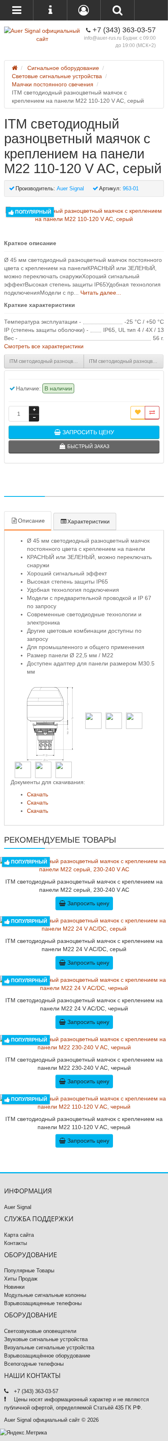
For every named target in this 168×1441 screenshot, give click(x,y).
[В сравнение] (152, 412)
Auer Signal (17, 1207)
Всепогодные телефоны (34, 1364)
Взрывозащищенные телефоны (43, 1303)
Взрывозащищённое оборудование (47, 1356)
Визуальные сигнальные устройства (49, 1347)
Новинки (14, 1287)
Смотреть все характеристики (44, 346)
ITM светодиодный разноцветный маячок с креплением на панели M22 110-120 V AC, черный (126, 361)
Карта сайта (19, 1235)
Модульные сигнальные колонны (45, 1295)
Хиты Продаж (21, 1279)
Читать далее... (100, 292)
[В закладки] (137, 412)
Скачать (37, 794)
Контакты (15, 1243)
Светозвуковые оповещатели (40, 1331)
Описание (31, 520)
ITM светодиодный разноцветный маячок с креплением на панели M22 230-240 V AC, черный (46, 361)
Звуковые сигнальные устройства (46, 1339)
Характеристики (88, 521)
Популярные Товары (29, 1270)
